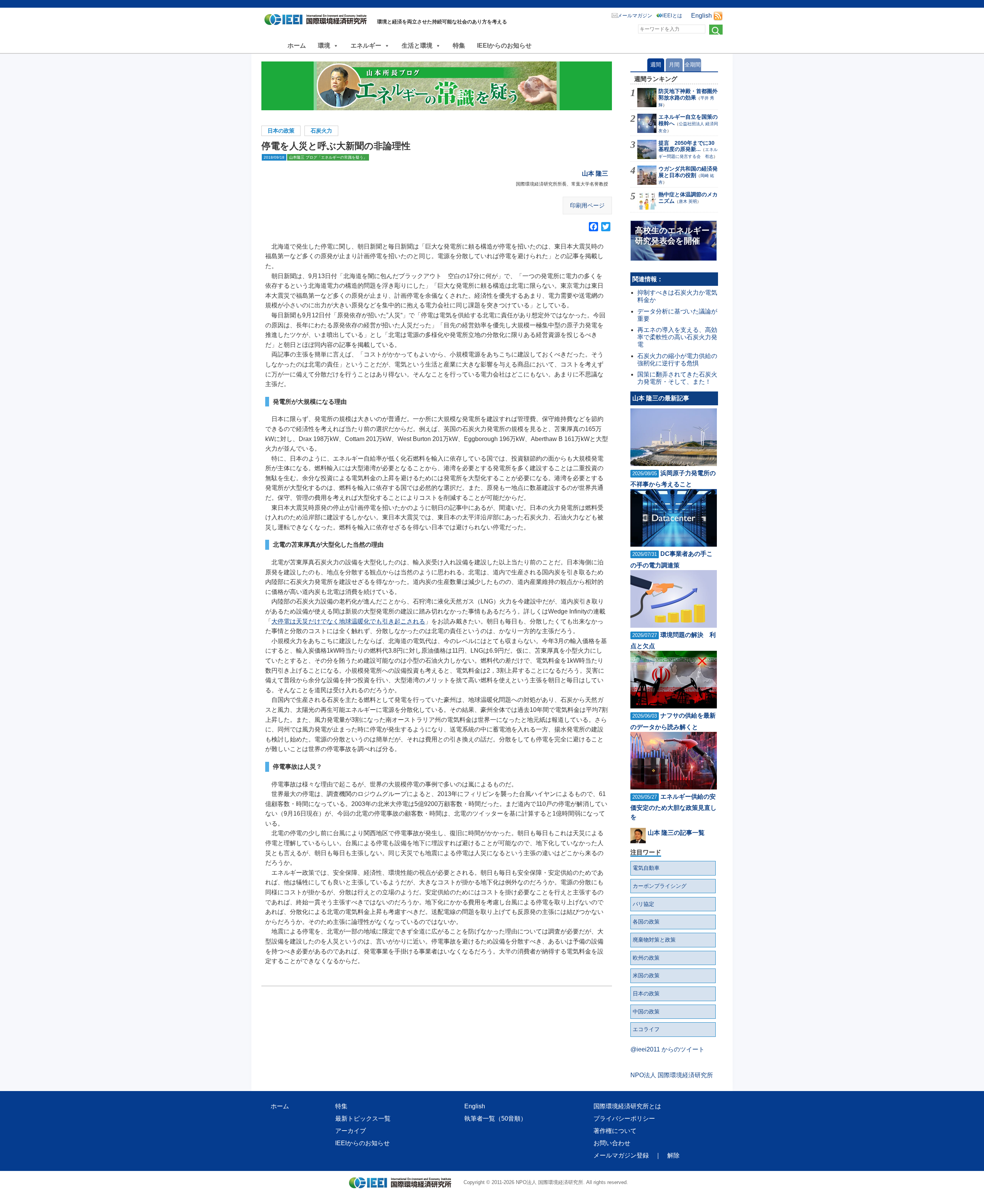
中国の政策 (646, 1011)
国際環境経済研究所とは (627, 1106)
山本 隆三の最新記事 (660, 398)
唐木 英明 (688, 201)
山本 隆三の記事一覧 (676, 832)
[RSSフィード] (718, 15)
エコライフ (646, 1029)
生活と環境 (417, 45)
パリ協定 (643, 904)
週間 (655, 64)
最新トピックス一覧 (363, 1118)
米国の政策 (646, 975)
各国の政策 (646, 922)
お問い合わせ (611, 1143)
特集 (459, 45)
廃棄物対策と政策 (654, 940)
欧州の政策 (646, 958)
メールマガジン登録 (621, 1155)
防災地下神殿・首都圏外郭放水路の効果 (688, 94)
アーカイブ (350, 1131)
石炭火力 (321, 131)
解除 (673, 1155)
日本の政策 (281, 131)
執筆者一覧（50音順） (495, 1118)
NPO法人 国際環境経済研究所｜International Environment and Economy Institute (317, 21)
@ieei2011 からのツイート (667, 1049)
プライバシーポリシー (624, 1118)
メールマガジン (634, 15)
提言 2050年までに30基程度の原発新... (686, 146)
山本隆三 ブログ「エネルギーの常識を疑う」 (328, 157)
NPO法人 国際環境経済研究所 (671, 1075)
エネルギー (366, 45)
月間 (674, 64)
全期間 (693, 64)
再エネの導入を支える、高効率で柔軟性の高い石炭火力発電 (677, 337)
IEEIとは (672, 15)
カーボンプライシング (659, 886)
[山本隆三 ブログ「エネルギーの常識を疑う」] (436, 85)
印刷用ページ (587, 205)
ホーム (297, 45)
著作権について (615, 1131)
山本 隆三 (595, 173)
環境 (324, 45)
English (701, 15)
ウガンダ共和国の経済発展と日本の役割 (688, 172)
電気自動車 (646, 868)
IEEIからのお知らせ (504, 45)
